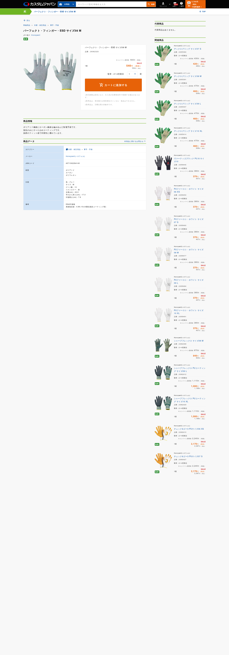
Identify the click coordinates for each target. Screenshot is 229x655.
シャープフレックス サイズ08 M (189, 340)
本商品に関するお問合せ (133, 141)
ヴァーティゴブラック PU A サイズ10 (189, 160)
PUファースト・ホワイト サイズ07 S (189, 220)
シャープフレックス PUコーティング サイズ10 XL (190, 400)
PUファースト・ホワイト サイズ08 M (189, 251)
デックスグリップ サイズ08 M (188, 76)
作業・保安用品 (40, 25)
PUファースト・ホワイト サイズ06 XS (189, 190)
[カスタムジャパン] (39, 4)
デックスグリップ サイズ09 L (187, 103)
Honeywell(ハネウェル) (75, 156)
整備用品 (26, 25)
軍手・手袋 (54, 25)
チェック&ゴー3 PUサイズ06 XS (189, 428)
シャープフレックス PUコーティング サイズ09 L (190, 369)
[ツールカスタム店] (25, 11)
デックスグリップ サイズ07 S (187, 48)
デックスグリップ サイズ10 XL (188, 131)
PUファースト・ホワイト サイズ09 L (189, 281)
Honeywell (35, 35)
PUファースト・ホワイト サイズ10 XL (189, 311)
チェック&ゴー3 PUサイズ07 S (188, 456)
